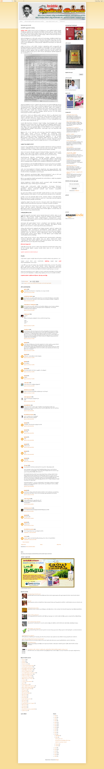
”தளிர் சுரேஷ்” (26, 382)
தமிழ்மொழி (35, 283)
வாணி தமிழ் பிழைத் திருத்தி (46, 283)
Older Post (59, 544)
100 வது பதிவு (24, 690)
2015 (55, 734)
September (57, 735)
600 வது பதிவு (24, 704)
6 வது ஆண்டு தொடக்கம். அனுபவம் (28, 703)
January (57, 745)
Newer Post (23, 544)
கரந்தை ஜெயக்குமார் (27, 396)
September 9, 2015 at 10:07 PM (30, 539)
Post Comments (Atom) (30, 546)
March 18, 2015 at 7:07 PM (29, 338)
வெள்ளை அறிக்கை (70, 147)
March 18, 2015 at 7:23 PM (29, 371)
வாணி (60, 261)
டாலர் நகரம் (24, 680)
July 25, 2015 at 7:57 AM (28, 525)
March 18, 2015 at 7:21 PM (29, 350)
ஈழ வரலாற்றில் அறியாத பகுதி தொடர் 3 (28, 672)
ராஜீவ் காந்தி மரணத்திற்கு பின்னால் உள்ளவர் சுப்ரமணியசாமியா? (33, 638)
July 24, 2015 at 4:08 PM (28, 504)
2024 (55, 719)
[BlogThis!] (34, 281)
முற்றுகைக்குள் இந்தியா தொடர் (27, 674)
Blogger (57, 759)
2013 (55, 749)
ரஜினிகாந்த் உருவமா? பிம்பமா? (72, 165)
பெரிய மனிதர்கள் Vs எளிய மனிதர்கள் (73, 121)
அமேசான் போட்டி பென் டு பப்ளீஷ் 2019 (28, 709)
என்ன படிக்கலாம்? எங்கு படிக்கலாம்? (34, 621)
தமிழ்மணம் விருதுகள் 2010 (27, 688)
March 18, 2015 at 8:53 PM (29, 385)
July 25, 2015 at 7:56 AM (28, 518)
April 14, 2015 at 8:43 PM (29, 440)
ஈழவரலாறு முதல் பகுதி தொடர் (27, 666)
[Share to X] (35, 281)
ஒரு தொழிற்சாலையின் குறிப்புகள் (27, 668)
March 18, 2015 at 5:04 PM (29, 310)
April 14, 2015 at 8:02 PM (29, 410)
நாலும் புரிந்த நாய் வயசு (32, 642)
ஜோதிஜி (25, 342)
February (57, 744)
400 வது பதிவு (24, 695)
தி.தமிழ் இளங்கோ (27, 405)
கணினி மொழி (30, 283)
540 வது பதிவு (24, 701)
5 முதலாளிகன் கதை (25, 684)
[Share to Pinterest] (38, 281)
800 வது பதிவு (24, 707)
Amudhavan (26, 329)
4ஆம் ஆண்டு (24, 697)
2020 (55, 725)
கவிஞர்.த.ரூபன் (26, 314)
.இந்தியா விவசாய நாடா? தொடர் (27, 678)
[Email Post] (30, 281)
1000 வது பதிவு (24, 691)
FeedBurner (77, 190)
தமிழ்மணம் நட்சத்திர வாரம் (26, 675)
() (24, 30)
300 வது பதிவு (24, 694)
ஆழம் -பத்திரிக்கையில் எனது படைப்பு (28, 685)
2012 (55, 751)
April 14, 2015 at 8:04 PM (29, 419)
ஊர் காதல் (29, 601)
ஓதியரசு (25, 289)
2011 (55, 752)
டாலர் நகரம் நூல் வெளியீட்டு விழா (28, 665)
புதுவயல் (23, 682)
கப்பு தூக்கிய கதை (70, 159)
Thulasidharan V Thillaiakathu (30, 304)
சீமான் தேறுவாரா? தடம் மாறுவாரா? (73, 127)
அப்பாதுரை (26, 465)
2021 (55, 724)
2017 (55, 730)
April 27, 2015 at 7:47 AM (29, 494)
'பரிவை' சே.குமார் (27, 498)
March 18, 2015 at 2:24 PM (29, 292)
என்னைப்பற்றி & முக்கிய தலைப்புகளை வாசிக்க (34, 21)
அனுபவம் (25, 283)
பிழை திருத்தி (39, 283)
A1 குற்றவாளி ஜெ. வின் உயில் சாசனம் (34, 594)
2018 (55, 729)
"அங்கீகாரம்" (62, 21)
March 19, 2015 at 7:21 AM (29, 393)
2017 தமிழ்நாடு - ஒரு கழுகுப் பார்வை (34, 628)
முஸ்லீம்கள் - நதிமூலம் (70, 134)
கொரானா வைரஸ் (25, 664)
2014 (55, 747)
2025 (55, 717)
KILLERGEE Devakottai (28, 414)
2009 (55, 756)
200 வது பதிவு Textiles (26, 693)
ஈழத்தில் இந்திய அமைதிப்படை (27, 669)
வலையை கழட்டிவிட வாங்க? (71, 140)
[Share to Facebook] (37, 281)
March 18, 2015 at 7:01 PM (29, 325)
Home (21, 21)
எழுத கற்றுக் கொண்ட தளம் (52, 21)
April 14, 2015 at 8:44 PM (29, 461)
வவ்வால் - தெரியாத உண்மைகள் (33, 614)
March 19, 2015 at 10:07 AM (29, 401)
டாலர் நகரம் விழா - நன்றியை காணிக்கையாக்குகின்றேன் (71, 153)
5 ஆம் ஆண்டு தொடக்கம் (26, 698)
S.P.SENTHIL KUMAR (28, 296)
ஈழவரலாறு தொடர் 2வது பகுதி (27, 677)
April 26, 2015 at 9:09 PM (29, 486)
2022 (55, 722)
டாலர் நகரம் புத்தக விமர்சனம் (27, 681)
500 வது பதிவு (24, 700)
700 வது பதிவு (24, 706)
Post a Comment (26, 542)
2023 (55, 720)
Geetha (25, 536)
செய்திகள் (24, 662)
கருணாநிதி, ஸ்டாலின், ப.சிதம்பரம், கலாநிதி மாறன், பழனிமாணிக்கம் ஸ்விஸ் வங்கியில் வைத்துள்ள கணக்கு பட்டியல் (47, 649)
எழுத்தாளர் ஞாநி (25, 710)
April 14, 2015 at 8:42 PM (29, 426)
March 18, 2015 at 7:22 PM (29, 357)
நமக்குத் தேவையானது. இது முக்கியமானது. (62, 740)
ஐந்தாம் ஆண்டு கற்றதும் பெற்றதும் (28, 687)
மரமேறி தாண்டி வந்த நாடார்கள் (72, 114)
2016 (55, 732)
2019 (55, 727)
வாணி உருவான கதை (59, 738)
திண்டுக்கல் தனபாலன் (28, 389)
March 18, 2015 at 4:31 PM (29, 300)
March (56, 737)
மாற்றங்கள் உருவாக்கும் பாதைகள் (61, 742)
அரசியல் (23, 661)
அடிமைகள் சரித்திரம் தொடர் (27, 671)
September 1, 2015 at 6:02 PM (30, 532)
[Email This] (33, 281)
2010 (55, 754)
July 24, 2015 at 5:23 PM (28, 511)
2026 (55, 715)
